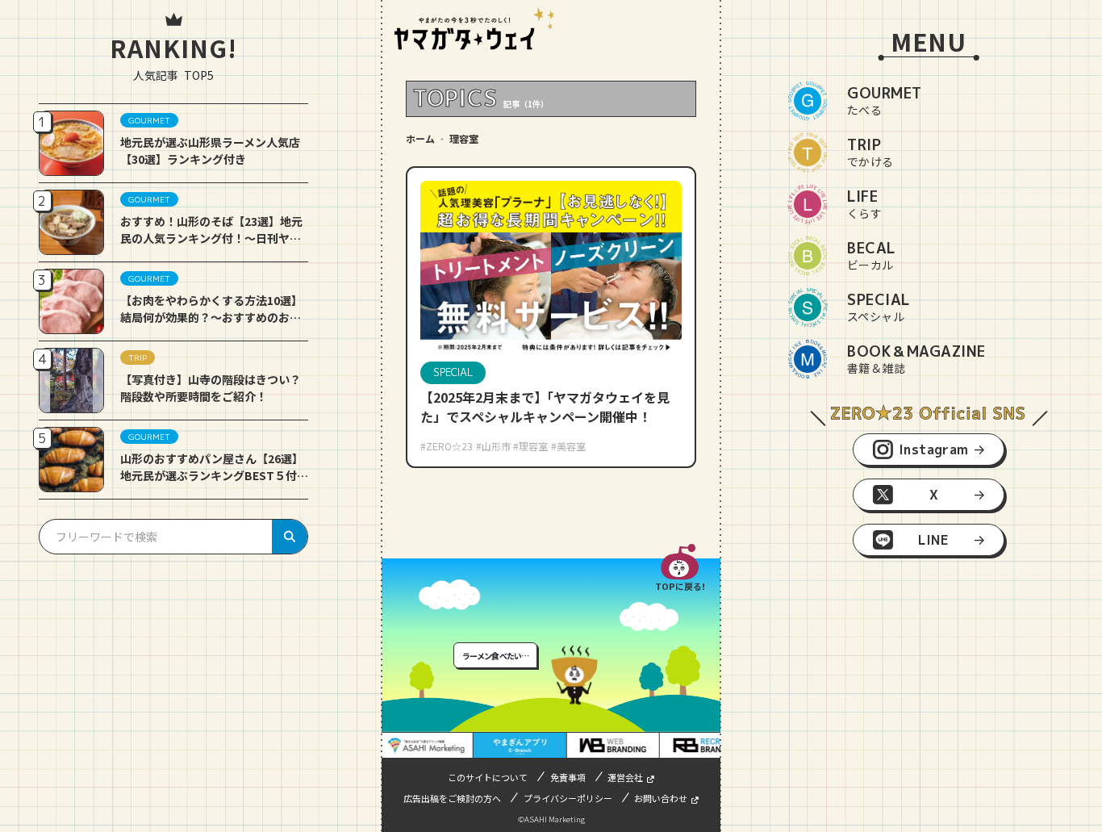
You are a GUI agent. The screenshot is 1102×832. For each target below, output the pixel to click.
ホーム (420, 138)
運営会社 (625, 777)
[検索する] (289, 537)
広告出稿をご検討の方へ (452, 798)
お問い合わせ (660, 798)
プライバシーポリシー (568, 798)
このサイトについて (488, 777)
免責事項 (568, 777)
